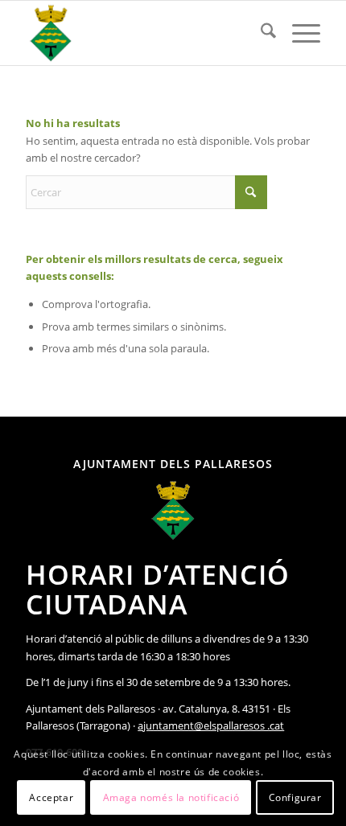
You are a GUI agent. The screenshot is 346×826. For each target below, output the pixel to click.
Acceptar (51, 797)
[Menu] (298, 33)
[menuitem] (260, 33)
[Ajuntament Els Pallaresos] (143, 33)
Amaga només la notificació (171, 797)
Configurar (295, 797)
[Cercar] (260, 33)
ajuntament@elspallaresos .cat (211, 725)
